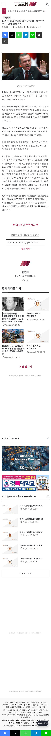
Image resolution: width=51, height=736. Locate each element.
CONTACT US (36, 723)
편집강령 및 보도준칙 (37, 720)
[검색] (47, 5)
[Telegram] (25, 35)
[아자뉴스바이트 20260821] (38, 304)
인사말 (17, 720)
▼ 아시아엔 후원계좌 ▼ (25, 224)
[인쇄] (5, 41)
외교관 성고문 (32, 235)
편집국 (5, 27)
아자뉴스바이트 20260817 (31, 558)
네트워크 (24, 720)
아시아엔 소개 (7, 720)
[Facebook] (5, 35)
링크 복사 (25, 248)
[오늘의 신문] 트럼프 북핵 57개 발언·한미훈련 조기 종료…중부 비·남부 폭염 (13, 349)
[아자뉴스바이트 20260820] (38, 336)
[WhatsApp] (19, 35)
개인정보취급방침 (22, 723)
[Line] (32, 35)
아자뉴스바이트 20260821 (34, 315)
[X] (12, 35)
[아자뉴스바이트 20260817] (10, 562)
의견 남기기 (25, 366)
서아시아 (7, 18)
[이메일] (39, 35)
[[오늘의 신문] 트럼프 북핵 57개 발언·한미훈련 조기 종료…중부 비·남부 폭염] (13, 336)
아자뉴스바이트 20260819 (31, 532)
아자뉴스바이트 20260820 (34, 347)
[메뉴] (3, 5)
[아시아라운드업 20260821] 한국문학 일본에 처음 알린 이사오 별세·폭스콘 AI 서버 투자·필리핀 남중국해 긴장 (13, 319)
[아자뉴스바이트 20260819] (10, 536)
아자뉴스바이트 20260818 (31, 545)
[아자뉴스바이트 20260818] (10, 549)
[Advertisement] (25, 403)
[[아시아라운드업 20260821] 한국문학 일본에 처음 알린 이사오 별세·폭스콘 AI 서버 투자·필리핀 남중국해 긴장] (13, 304)
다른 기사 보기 (25, 573)
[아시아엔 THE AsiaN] (25, 4)
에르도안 (17, 235)
